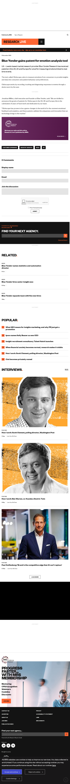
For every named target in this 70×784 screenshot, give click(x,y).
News (37, 147)
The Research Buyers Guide (10, 226)
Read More (60, 136)
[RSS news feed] (13, 747)
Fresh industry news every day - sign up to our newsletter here (24, 50)
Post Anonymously (36, 208)
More (66, 369)
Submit (35, 211)
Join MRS (6, 701)
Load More (35, 577)
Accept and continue (11, 772)
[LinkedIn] (4, 747)
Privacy (38, 711)
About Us (5, 717)
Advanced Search (62, 240)
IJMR (37, 717)
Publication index (7, 724)
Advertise (5, 714)
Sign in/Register (19, 35)
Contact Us (5, 711)
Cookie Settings (11, 778)
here (54, 765)
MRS (10, 35)
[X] (8, 747)
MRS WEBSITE (40, 721)
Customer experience (10, 147)
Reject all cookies (34, 772)
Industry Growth (26, 147)
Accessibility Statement (44, 714)
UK (44, 147)
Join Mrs (4, 721)
